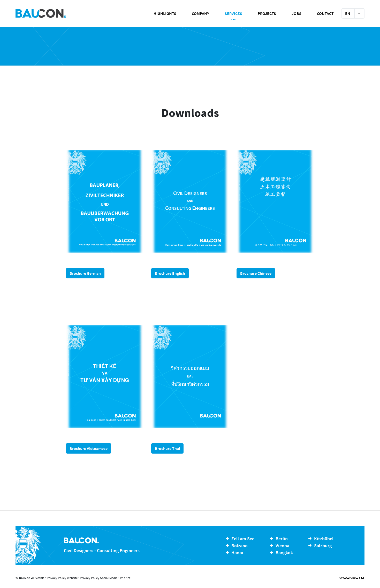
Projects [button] (267, 13)
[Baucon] (61, 13)
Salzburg (323, 546)
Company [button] (200, 13)
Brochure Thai (167, 448)
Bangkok (284, 552)
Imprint (125, 578)
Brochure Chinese (255, 273)
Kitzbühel (323, 539)
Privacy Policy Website (62, 578)
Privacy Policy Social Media (99, 578)
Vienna (282, 546)
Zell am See (242, 539)
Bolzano (239, 546)
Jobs (296, 13)
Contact (325, 13)
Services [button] (233, 13)
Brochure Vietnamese (89, 448)
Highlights (165, 13)
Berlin (282, 539)
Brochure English (170, 273)
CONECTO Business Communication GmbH (351, 577)
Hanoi (237, 552)
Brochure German (85, 273)
